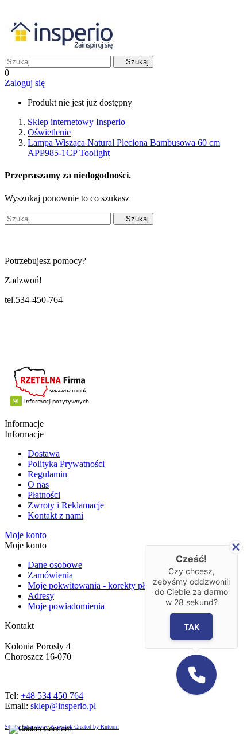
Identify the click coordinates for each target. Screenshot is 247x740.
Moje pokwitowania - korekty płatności (99, 585)
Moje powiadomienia (66, 606)
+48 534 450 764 (52, 695)
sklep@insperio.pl (63, 706)
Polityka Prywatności (66, 464)
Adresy (41, 596)
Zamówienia (50, 575)
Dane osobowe (55, 565)
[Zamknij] (236, 547)
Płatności (44, 495)
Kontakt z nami (55, 515)
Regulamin (47, 474)
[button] (196, 675)
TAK (191, 627)
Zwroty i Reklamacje (66, 505)
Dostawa (44, 453)
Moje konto (26, 535)
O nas (38, 484)
